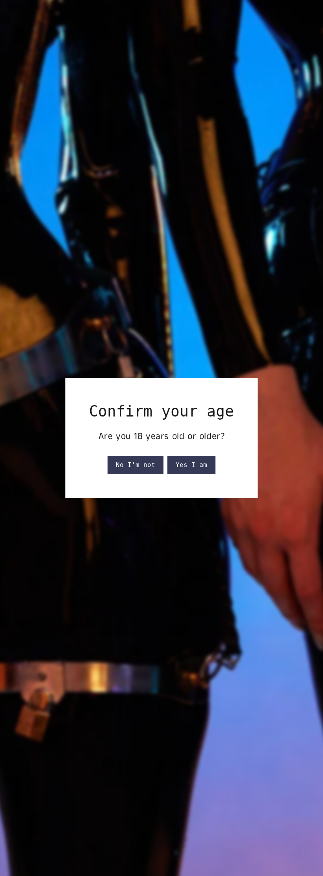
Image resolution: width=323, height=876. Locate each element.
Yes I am (191, 465)
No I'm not (135, 465)
